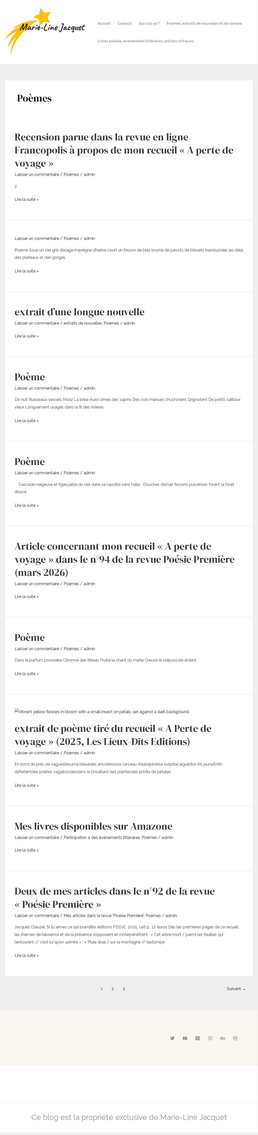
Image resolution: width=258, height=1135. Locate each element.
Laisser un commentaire (37, 174)
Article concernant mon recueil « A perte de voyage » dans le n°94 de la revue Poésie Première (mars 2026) (125, 559)
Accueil (104, 23)
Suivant (236, 988)
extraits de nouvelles (83, 323)
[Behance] (222, 1038)
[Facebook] (197, 1038)
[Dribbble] (235, 1038)
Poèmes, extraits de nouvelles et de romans (204, 23)
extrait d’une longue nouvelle (79, 312)
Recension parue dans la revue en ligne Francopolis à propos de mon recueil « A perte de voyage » (124, 150)
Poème (30, 377)
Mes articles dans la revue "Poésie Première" (104, 915)
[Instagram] (210, 1038)
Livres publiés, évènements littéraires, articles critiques (146, 41)
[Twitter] (172, 1038)
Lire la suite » (27, 199)
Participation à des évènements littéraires (102, 837)
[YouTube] (185, 1038)
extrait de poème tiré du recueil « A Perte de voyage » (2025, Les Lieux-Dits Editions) (113, 734)
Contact (125, 23)
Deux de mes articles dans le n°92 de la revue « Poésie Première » (115, 897)
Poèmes (71, 174)
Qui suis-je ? (149, 23)
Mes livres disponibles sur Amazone (93, 826)
